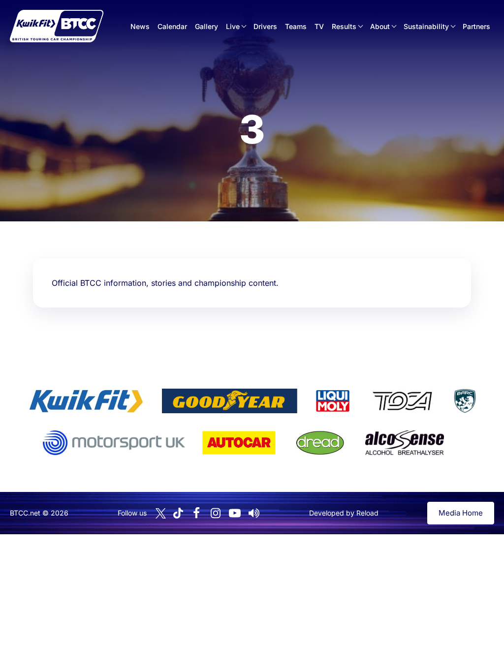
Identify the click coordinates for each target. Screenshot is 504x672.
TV (319, 26)
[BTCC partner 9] (404, 442)
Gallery (206, 26)
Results (344, 26)
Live (233, 26)
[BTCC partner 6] (114, 442)
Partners (476, 26)
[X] (161, 513)
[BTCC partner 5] (464, 401)
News (140, 26)
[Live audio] (254, 513)
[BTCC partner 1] (86, 401)
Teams (296, 26)
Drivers (265, 26)
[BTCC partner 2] (229, 401)
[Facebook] (196, 513)
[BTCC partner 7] (238, 442)
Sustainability (426, 26)
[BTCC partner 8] (320, 442)
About (380, 26)
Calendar (172, 26)
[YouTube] (235, 513)
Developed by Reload (343, 513)
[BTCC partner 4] (402, 401)
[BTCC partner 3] (333, 401)
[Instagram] (215, 513)
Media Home (461, 513)
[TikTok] (178, 513)
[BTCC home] (56, 26)
